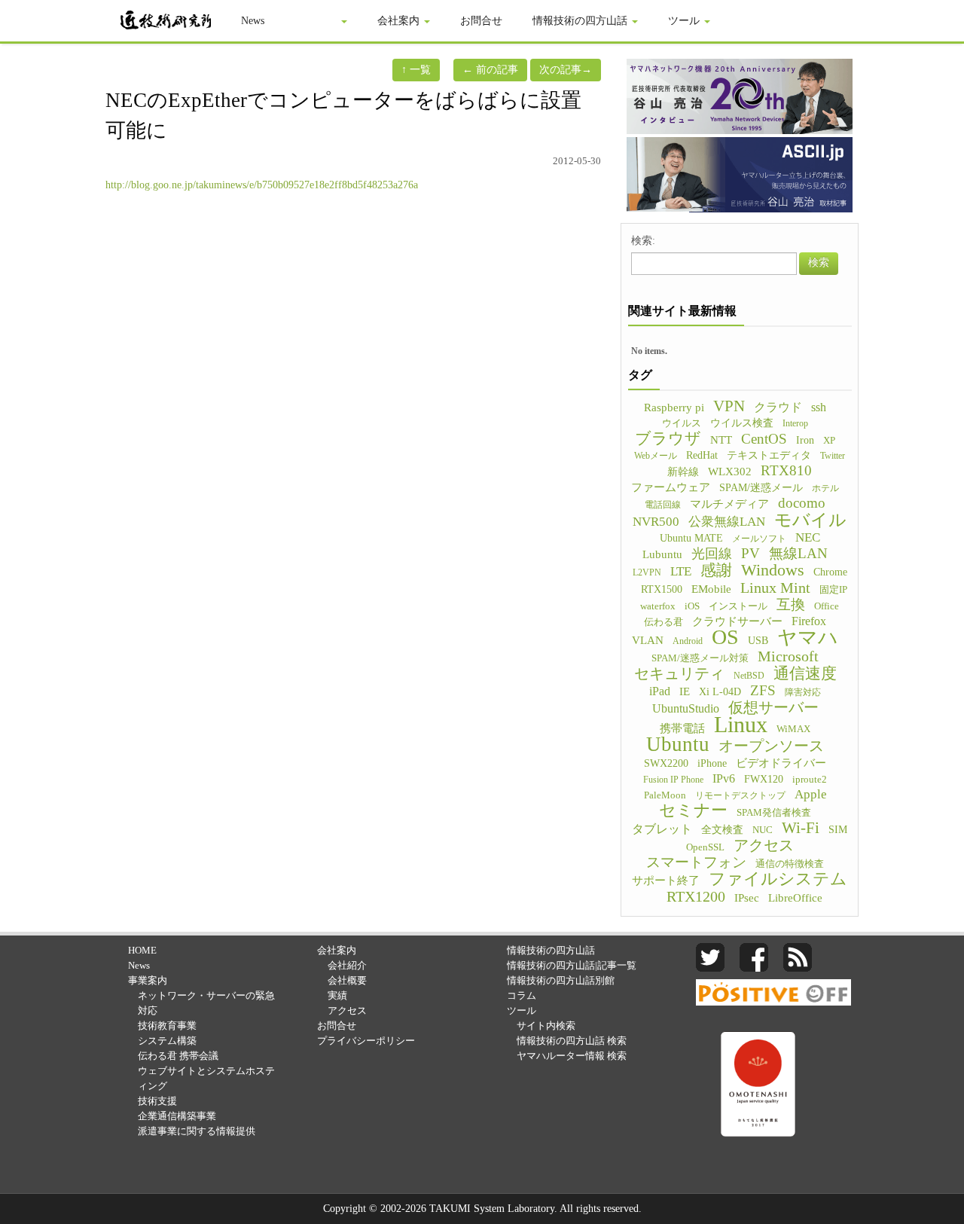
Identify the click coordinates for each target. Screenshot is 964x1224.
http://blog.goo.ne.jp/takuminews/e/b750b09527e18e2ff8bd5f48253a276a (261, 185)
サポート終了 (666, 880)
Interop (795, 423)
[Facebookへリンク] (754, 956)
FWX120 (763, 779)
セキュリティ (679, 673)
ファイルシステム (778, 879)
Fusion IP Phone (673, 779)
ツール (685, 20)
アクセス (764, 845)
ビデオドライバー (781, 762)
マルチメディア (729, 504)
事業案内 (317, 20)
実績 (337, 995)
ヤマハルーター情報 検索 (572, 1055)
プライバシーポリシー (366, 1040)
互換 (790, 604)
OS (725, 637)
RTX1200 (696, 896)
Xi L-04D (720, 691)
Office (826, 606)
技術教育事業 (167, 1025)
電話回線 (663, 504)
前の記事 (490, 69)
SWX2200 (666, 763)
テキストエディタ (769, 455)
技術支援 (157, 1100)
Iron (805, 440)
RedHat (702, 455)
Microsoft (788, 656)
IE (684, 691)
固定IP (833, 590)
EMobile (711, 588)
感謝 (716, 570)
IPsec (746, 898)
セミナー (693, 810)
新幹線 (683, 472)
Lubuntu (662, 554)
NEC (807, 537)
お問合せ (481, 20)
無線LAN (798, 553)
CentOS (764, 439)
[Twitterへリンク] (710, 956)
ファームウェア (670, 487)
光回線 (711, 553)
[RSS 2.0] (797, 956)
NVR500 (656, 521)
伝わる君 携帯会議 (178, 1055)
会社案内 (400, 20)
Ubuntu (677, 744)
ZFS (763, 690)
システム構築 (167, 1040)
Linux (740, 724)
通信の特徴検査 (789, 864)
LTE (680, 571)
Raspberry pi (674, 407)
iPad (659, 691)
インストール (738, 606)
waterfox (658, 606)
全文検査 (722, 829)
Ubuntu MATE (691, 538)
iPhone (712, 763)
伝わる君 (663, 622)
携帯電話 (682, 728)
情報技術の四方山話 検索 (572, 1040)
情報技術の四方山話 (581, 20)
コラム (521, 995)
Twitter (832, 455)
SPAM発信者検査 (774, 812)
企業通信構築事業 (177, 1116)
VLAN (648, 640)
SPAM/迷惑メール (761, 487)
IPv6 (723, 778)
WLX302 (730, 471)
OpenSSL (705, 847)
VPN (729, 406)
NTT (721, 440)
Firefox (809, 621)
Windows (772, 570)
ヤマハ (807, 638)
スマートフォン (696, 862)
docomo (801, 503)
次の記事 (565, 69)
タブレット (662, 829)
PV (750, 553)
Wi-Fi (800, 827)
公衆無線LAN (726, 521)
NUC (762, 830)
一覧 (416, 69)
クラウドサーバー (737, 621)
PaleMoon (665, 795)
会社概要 (347, 980)
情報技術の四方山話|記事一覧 (571, 965)
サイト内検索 (546, 1025)
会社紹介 (347, 965)
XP (829, 440)
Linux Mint (775, 587)
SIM (837, 829)
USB (758, 640)
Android (688, 641)
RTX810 (786, 470)
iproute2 (809, 779)
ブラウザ (668, 438)
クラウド (778, 407)
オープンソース (771, 745)
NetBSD (749, 675)
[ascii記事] (740, 173)
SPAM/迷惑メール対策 (700, 658)
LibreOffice (795, 898)
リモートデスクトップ (740, 795)
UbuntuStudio (685, 708)
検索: (643, 240)
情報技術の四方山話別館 (561, 980)
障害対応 (803, 692)
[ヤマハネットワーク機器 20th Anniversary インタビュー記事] (740, 95)
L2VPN (647, 572)
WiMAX (793, 729)
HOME (142, 950)
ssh (818, 407)
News (252, 20)
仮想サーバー (773, 707)
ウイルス (681, 423)
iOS (692, 606)
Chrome (830, 572)
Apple (811, 794)
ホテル (825, 488)
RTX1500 (661, 589)
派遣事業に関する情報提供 (196, 1131)
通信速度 (805, 673)
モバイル (810, 519)
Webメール (655, 455)
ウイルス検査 (741, 423)
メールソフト (759, 538)
